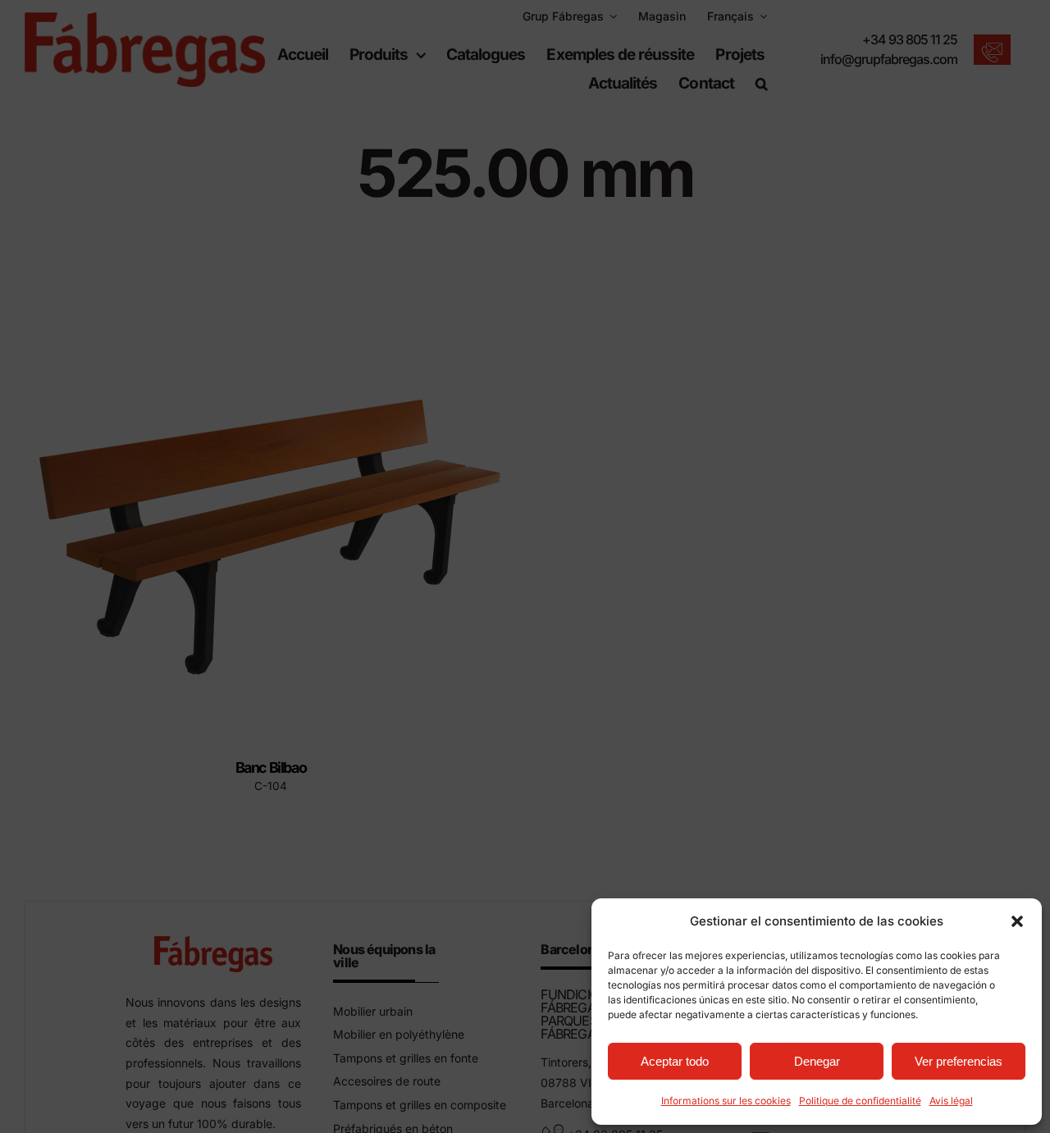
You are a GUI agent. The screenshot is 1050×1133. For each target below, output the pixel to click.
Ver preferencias (958, 1061)
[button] (1017, 921)
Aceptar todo (675, 1061)
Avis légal (951, 1100)
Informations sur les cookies (726, 1100)
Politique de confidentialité (860, 1100)
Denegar (817, 1061)
